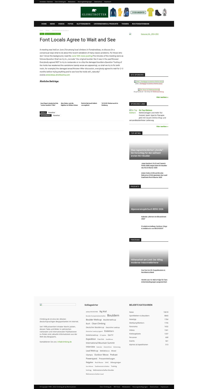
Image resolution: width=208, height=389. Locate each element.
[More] (99, 125)
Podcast (113, 354)
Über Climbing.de (60, 2)
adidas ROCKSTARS (92, 312)
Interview (90, 346)
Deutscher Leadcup (113, 327)
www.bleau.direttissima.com (58, 75)
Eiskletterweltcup (92, 335)
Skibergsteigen (115, 362)
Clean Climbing (98, 323)
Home (44, 24)
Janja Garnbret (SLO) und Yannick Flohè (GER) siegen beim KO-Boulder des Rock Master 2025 (154, 165)
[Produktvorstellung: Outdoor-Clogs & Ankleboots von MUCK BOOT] (134, 228)
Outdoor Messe (101, 354)
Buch (88, 323)
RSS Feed (117, 387)
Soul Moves (89, 366)
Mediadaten (71, 2)
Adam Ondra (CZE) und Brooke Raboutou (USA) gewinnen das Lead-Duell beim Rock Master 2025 (154, 175)
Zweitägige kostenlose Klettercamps (151, 83)
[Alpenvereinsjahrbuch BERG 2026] (148, 202)
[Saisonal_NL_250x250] (148, 52)
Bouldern (113, 315)
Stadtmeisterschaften (102, 366)
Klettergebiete (83, 24)
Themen (125, 24)
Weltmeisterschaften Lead (95, 374)
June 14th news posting (82, 56)
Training (114, 366)
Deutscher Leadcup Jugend (94, 331)
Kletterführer (108, 347)
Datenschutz (98, 2)
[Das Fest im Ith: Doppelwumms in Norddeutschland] (134, 272)
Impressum (107, 2)
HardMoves (109, 339)
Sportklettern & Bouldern (53, 34)
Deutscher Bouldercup (95, 327)
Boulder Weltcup (94, 319)
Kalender (99, 347)
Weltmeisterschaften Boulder (103, 370)
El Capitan (103, 335)
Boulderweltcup (109, 320)
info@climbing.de (64, 342)
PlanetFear (51, 112)
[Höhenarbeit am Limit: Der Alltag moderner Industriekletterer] (148, 255)
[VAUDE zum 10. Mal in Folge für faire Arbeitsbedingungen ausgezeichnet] (134, 282)
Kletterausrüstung (158, 92)
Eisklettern (109, 331)
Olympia (89, 355)
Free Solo (101, 339)
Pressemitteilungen (107, 358)
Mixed (113, 351)
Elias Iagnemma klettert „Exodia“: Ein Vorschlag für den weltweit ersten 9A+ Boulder (147, 153)
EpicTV (110, 335)
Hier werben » (162, 97)
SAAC (107, 362)
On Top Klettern (145, 110)
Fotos (70, 24)
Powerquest (91, 358)
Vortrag (88, 370)
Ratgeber (89, 362)
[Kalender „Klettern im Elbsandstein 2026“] (134, 219)
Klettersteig (116, 347)
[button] (165, 24)
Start (41, 30)
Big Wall (103, 311)
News (52, 24)
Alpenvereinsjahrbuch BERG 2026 (147, 209)
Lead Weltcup (92, 351)
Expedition (91, 339)
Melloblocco (105, 351)
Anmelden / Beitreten (46, 2)
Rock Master (99, 362)
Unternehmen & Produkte (106, 24)
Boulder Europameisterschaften (96, 316)
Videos (61, 24)
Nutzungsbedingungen (85, 2)
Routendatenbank (140, 24)
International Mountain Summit (100, 343)
